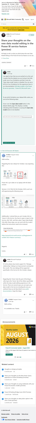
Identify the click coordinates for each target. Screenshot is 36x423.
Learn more (21, 30)
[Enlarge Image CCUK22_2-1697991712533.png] (18, 230)
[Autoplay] (15, 357)
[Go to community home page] (13, 19)
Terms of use (25, 414)
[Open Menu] (33, 24)
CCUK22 (8, 154)
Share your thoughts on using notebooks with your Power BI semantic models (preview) (19, 384)
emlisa (8, 34)
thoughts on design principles (13, 369)
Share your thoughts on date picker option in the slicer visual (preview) (19, 399)
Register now (5, 14)
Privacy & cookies (15, 414)
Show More (6, 58)
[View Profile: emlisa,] (4, 72)
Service (4, 24)
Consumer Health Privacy (23, 419)
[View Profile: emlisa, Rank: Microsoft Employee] (3, 35)
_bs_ (14, 371)
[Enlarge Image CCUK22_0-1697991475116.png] (18, 201)
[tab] (17, 357)
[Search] (23, 19)
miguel (14, 379)
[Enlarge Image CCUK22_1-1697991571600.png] (18, 174)
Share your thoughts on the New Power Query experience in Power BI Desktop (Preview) (18, 376)
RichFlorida (15, 394)
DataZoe (15, 402)
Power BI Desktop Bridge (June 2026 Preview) (18, 392)
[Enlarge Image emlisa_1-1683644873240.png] (18, 116)
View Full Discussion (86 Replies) (10, 150)
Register (27, 19)
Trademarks (4, 417)
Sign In (32, 19)
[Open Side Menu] (2, 19)
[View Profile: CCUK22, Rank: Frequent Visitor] (3, 155)
